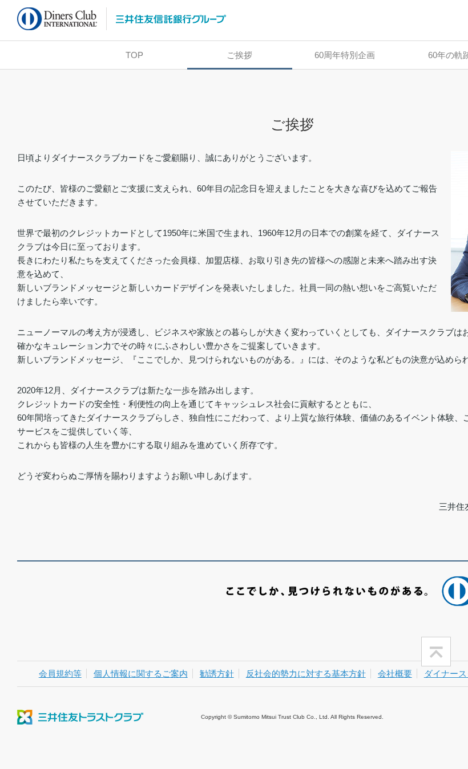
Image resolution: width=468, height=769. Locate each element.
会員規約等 (60, 673)
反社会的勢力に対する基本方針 (306, 673)
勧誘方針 (217, 673)
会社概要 (395, 673)
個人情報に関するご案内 (141, 673)
